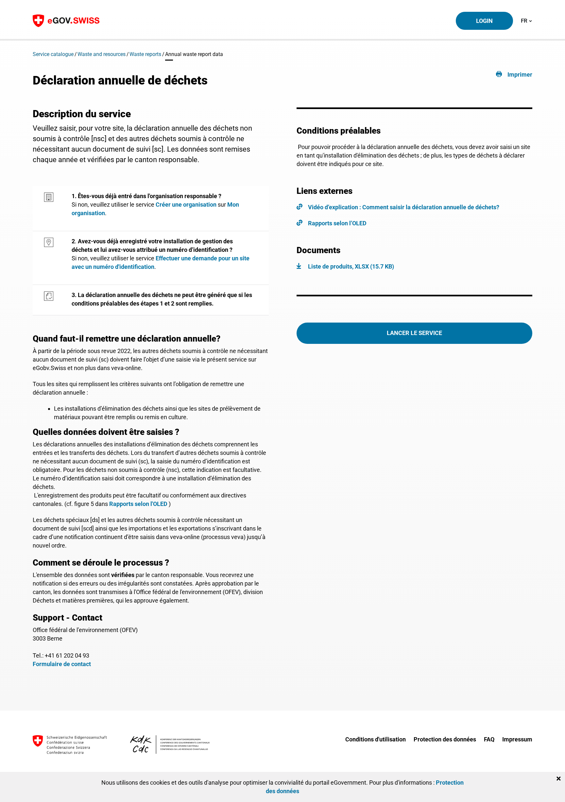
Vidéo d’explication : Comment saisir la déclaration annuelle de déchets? (403, 207)
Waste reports (145, 54)
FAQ (489, 739)
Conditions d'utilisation (375, 739)
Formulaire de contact (62, 664)
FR (526, 20)
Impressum (517, 739)
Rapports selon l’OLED (337, 223)
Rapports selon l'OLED (138, 503)
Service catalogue (53, 54)
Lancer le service (414, 332)
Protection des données (445, 739)
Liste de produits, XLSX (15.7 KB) (351, 266)
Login (484, 20)
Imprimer (519, 74)
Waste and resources (101, 54)
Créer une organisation (186, 204)
